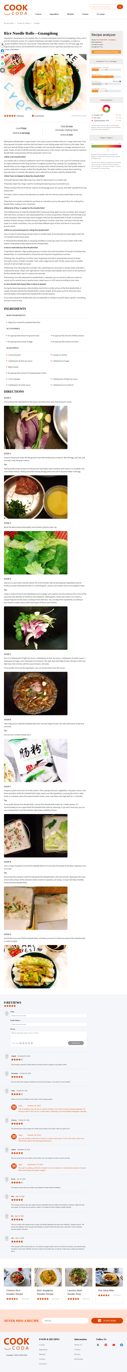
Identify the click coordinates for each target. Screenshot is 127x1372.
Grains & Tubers (23, 23)
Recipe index (9, 23)
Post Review (76, 1043)
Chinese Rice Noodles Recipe (14, 1292)
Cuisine (85, 14)
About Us (78, 1345)
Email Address (15, 1020)
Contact (77, 1349)
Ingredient (54, 14)
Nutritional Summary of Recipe (106, 52)
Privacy (77, 1354)
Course (38, 14)
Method (70, 14)
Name (12, 1012)
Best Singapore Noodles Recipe (45, 1292)
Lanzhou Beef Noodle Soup (74, 1292)
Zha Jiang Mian (106, 1290)
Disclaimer (78, 1359)
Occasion (101, 14)
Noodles (37, 23)
